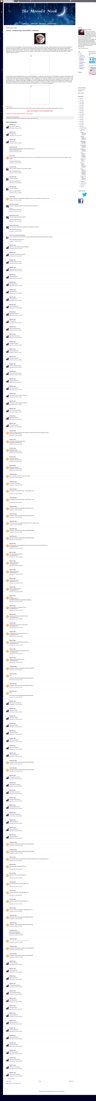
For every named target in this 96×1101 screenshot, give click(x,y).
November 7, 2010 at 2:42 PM (15, 221)
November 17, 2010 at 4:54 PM (15, 704)
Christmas (15, 118)
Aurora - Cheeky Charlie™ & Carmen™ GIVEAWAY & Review (83, 171)
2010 (81, 126)
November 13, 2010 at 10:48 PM (15, 556)
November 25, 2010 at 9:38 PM (15, 1031)
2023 (81, 103)
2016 (81, 116)
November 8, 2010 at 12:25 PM (15, 256)
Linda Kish (11, 166)
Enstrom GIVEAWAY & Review (83, 133)
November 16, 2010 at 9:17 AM (15, 687)
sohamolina (11, 474)
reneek (10, 155)
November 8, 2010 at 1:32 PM (15, 367)
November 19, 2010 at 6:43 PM (15, 778)
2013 (81, 121)
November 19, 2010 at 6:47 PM (15, 801)
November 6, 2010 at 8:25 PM (15, 172)
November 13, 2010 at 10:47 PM (15, 548)
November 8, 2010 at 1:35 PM (15, 382)
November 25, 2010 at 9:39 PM (15, 1053)
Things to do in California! (82, 68)
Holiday (22, 118)
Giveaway (19, 118)
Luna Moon (89, 29)
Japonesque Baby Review (83, 160)
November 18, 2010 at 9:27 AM (15, 763)
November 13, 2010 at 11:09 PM (15, 636)
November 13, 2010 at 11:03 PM (15, 610)
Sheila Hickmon (12, 204)
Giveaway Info (82, 56)
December (83, 128)
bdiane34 (11, 543)
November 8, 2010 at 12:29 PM (15, 278)
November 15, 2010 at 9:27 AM (15, 679)
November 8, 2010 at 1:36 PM (15, 389)
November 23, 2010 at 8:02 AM (15, 918)
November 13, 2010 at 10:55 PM (15, 591)
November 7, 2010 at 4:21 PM (15, 241)
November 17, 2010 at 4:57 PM (15, 756)
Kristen (11, 196)
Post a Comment (11, 1078)
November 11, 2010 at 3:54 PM (15, 452)
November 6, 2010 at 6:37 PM (15, 162)
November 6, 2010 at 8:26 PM (15, 192)
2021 (81, 107)
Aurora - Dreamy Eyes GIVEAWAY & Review (83, 165)
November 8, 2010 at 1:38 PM (15, 404)
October (82, 181)
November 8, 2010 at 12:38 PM (15, 300)
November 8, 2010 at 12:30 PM (15, 285)
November (83, 129)
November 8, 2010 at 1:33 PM (15, 374)
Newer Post (8, 1081)
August (82, 184)
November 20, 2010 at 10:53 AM (15, 845)
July (81, 186)
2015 (81, 117)
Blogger (62, 1091)
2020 (81, 108)
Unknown (11, 430)
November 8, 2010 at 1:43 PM (15, 412)
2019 (81, 110)
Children (10, 118)
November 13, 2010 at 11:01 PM (15, 601)
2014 (81, 119)
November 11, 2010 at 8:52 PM (15, 509)
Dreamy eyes (13, 80)
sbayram (54, 1091)
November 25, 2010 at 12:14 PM (15, 942)
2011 (81, 124)
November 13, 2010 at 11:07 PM (15, 627)
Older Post (71, 1081)
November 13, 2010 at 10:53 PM (15, 583)
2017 (81, 114)
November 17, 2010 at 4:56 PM (15, 734)
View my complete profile (83, 48)
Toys (37, 118)
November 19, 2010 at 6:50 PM (15, 830)
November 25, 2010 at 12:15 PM (15, 949)
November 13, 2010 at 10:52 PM (15, 574)
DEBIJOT (11, 124)
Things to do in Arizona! (82, 63)
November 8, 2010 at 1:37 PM (15, 397)
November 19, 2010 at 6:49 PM (15, 816)
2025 (81, 100)
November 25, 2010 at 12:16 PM (15, 957)
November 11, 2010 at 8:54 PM (15, 524)
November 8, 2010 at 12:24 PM (15, 248)
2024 (81, 102)
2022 (81, 105)
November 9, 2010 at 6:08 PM (15, 426)
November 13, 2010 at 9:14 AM (15, 532)
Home (40, 1081)
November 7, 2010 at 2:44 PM (15, 231)
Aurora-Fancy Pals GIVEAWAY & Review (83, 178)
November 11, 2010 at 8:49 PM (15, 477)
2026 (81, 98)
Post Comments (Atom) (16, 1083)
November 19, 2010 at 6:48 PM (15, 808)
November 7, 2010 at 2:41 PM (15, 211)
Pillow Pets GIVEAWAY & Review (83, 150)
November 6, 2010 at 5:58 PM (15, 143)
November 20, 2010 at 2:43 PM (15, 877)
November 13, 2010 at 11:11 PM (15, 645)
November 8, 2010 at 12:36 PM (15, 293)
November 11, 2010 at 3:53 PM (15, 435)
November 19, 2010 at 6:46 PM (15, 786)
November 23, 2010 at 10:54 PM (15, 934)
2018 (81, 112)
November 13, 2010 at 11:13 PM (15, 653)
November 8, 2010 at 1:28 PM (15, 359)
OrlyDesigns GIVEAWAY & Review (83, 142)
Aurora (15, 47)
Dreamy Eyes (27, 49)
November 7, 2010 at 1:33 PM (15, 200)
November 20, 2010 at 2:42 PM (15, 860)
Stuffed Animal (33, 118)
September (83, 183)
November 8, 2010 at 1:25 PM (15, 345)
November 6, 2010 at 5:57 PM (15, 128)
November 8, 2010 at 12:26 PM (15, 263)
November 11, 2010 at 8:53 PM (15, 517)
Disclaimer (81, 61)
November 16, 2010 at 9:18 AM (15, 697)
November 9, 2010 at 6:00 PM (15, 419)
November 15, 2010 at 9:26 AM (15, 669)
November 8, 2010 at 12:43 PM (15, 315)
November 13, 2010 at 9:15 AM (15, 539)
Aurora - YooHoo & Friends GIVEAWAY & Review (83, 155)
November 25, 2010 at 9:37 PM (15, 1009)
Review (25, 118)
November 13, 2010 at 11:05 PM (15, 619)
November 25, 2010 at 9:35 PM (15, 972)
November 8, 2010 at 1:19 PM (15, 322)
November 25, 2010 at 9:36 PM (15, 994)
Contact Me (81, 55)
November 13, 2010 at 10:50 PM (15, 565)
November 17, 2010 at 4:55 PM (15, 712)
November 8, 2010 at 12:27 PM (15, 270)
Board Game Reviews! (81, 66)
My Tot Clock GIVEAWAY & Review (83, 146)
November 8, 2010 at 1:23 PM (15, 330)
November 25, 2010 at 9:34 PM (15, 964)
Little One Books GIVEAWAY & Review (83, 138)
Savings (28, 118)
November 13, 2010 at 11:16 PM (15, 662)
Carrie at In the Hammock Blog (15, 235)
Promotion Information (81, 59)
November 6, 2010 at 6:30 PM (15, 151)
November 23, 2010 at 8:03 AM (15, 926)
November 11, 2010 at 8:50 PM (15, 493)
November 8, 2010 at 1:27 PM (15, 352)
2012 (81, 123)
